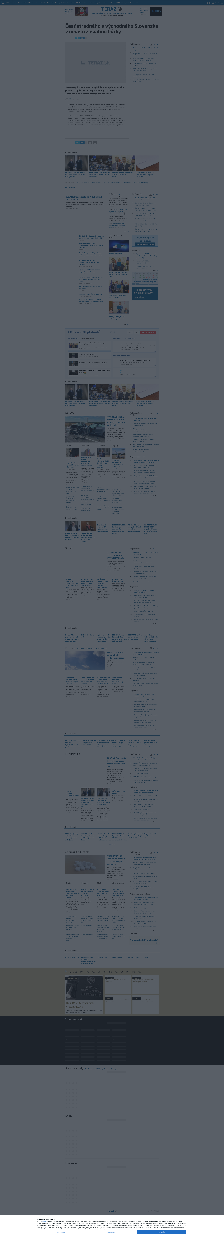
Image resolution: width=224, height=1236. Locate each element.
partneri (44, 1221)
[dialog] (112, 1225)
